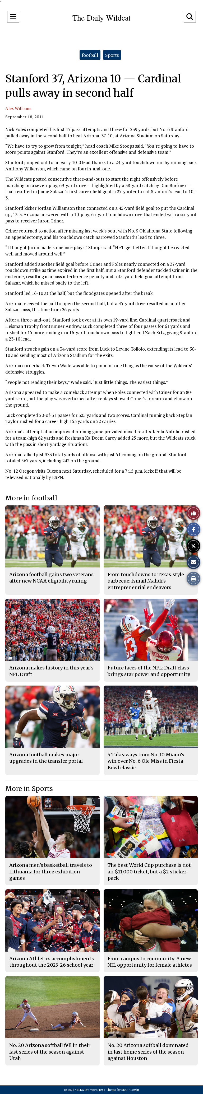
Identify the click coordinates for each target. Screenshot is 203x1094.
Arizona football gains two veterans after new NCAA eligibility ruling (51, 577)
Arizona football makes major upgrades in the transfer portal (46, 758)
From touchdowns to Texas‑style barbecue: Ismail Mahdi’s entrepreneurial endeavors (146, 580)
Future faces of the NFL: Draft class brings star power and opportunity (149, 671)
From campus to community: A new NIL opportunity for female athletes (150, 962)
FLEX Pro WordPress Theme (97, 1090)
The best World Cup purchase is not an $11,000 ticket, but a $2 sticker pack (149, 871)
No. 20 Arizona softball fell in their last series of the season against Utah (49, 1051)
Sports (112, 55)
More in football (31, 498)
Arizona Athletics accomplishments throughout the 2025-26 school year (51, 962)
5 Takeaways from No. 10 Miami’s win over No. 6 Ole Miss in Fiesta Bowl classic (146, 761)
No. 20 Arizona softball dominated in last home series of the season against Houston (148, 1051)
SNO (124, 1090)
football (90, 55)
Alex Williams (18, 108)
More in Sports (29, 789)
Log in (135, 1090)
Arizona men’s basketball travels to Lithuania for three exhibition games (50, 871)
